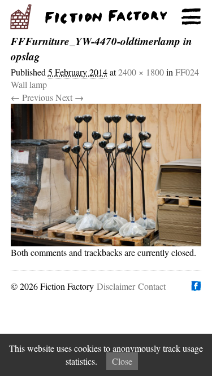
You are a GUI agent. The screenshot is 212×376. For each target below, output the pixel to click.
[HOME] (106, 17)
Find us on (195, 285)
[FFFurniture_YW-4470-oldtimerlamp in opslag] (106, 175)
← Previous (32, 97)
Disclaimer (116, 286)
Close (122, 361)
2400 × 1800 (141, 72)
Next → (69, 97)
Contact (152, 286)
